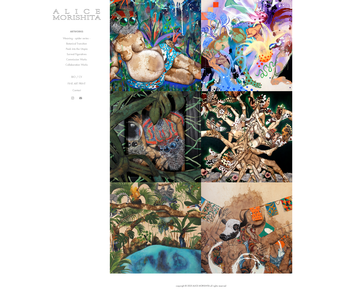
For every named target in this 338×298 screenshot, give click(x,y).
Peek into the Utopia (76, 49)
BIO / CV (76, 77)
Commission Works (76, 59)
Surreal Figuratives (77, 54)
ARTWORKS (76, 31)
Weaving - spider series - (76, 38)
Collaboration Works (76, 64)
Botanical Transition (76, 43)
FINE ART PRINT (77, 83)
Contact (77, 90)
